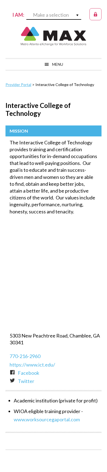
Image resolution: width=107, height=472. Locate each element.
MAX (53, 36)
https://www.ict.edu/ (32, 365)
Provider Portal (18, 84)
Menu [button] (57, 64)
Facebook (28, 373)
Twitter (26, 381)
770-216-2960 (25, 356)
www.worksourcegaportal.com (47, 419)
